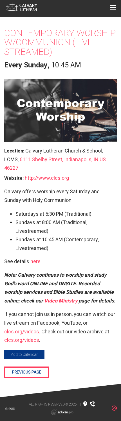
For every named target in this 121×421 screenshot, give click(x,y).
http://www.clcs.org (47, 178)
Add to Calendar (24, 355)
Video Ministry (61, 301)
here (35, 261)
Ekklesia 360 (62, 412)
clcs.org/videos (21, 332)
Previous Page (26, 372)
